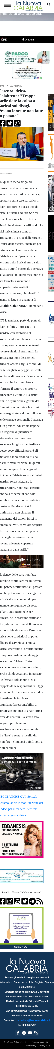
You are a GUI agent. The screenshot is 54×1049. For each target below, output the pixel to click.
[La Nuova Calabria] (28, 6)
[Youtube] (30, 1033)
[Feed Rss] (36, 1033)
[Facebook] (18, 1033)
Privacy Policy (44, 1045)
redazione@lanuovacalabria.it (33, 1020)
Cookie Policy (30, 1045)
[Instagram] (24, 1033)
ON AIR (29, 39)
